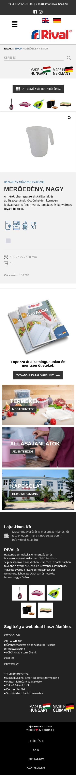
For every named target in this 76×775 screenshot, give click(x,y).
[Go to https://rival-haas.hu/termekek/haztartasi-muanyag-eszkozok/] (25, 104)
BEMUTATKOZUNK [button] (25, 494)
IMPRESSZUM (36, 758)
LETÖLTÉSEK (36, 741)
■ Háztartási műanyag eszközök (23, 681)
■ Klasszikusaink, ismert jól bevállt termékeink (31, 677)
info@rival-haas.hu (56, 4)
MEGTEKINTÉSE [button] (23, 409)
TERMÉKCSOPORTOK (16, 674)
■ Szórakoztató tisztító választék (23, 693)
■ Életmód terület (14, 689)
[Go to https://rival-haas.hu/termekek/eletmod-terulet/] (52, 104)
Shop (18, 48)
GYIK (36, 750)
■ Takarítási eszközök (17, 685)
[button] (35, 12)
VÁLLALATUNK (13, 641)
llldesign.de (48, 729)
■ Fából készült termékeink (20, 652)
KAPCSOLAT (11, 664)
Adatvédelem (36, 767)
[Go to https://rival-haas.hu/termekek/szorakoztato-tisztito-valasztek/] (65, 104)
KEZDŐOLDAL (12, 635)
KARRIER (9, 658)
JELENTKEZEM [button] (22, 451)
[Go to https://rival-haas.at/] (57, 20)
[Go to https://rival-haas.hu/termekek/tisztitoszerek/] (38, 104)
